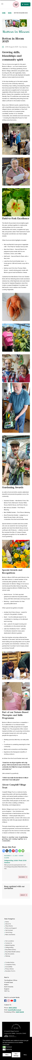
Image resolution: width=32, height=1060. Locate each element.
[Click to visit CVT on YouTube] (12, 1000)
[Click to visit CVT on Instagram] (8, 1000)
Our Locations (9, 941)
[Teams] (16, 850)
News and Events (10, 934)
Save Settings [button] (16, 1054)
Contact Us (8, 943)
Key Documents (9, 954)
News (9, 13)
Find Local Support (11, 928)
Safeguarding (9, 947)
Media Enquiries (10, 945)
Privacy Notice (9, 969)
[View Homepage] (16, 4)
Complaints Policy (10, 964)
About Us (8, 924)
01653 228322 (13, 1007)
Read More (22, 877)
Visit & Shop (8, 932)
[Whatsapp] (19, 850)
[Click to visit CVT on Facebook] (5, 1000)
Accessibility (8, 966)
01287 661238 (20, 1012)
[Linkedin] (10, 850)
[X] (6, 850)
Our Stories (23, 47)
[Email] (22, 850)
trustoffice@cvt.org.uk (14, 1010)
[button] (4, 1047)
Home (4, 13)
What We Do (9, 926)
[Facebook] (3, 850)
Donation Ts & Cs (10, 971)
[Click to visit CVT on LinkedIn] (15, 1000)
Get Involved (9, 930)
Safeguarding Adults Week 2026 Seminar (15, 861)
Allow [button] (6, 1054)
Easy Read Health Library (12, 951)
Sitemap (7, 956)
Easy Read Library (10, 949)
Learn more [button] (6, 1044)
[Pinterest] (13, 850)
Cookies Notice (9, 962)
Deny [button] (25, 1054)
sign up (23, 895)
